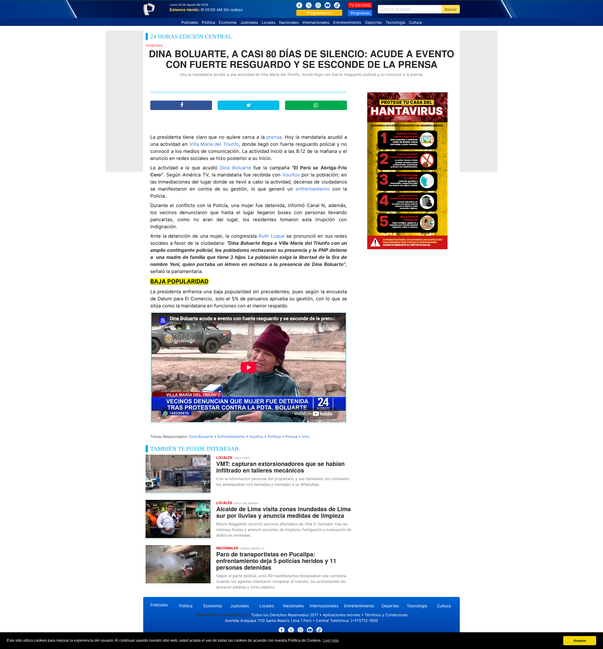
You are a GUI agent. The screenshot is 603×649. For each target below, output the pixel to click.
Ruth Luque (272, 236)
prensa (273, 137)
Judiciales (249, 22)
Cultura (415, 22)
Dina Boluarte (235, 168)
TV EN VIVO (360, 5)
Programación (319, 12)
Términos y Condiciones (386, 614)
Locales (268, 22)
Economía (227, 22)
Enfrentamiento (231, 436)
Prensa (291, 436)
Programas (360, 13)
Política (208, 22)
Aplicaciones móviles (341, 614)
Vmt (305, 436)
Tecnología (395, 22)
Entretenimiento (347, 22)
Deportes (373, 22)
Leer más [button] (331, 640)
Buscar (451, 9)
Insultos (256, 436)
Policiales (189, 22)
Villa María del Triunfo (214, 144)
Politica (274, 436)
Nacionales (289, 22)
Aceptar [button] (580, 640)
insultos (291, 175)
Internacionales (315, 22)
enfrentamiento (313, 189)
